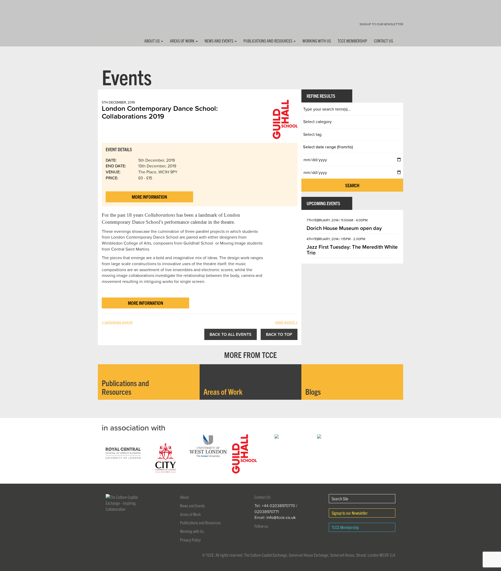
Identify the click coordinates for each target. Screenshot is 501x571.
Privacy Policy (190, 539)
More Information (149, 197)
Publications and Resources (268, 40)
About (184, 497)
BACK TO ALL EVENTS (231, 334)
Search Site (340, 498)
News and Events (219, 40)
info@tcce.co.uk (281, 517)
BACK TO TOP (279, 334)
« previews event (117, 322)
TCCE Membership (352, 40)
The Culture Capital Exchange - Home (114, 21)
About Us (152, 40)
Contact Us (383, 40)
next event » (286, 322)
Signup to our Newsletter (381, 24)
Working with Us (316, 40)
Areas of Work (182, 40)
